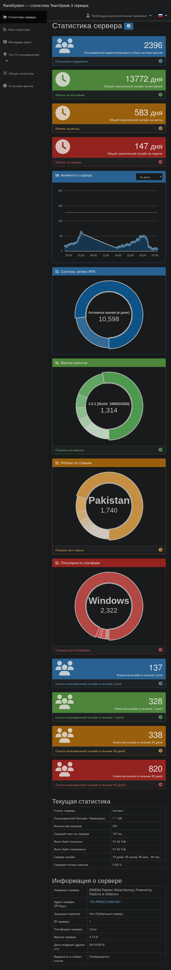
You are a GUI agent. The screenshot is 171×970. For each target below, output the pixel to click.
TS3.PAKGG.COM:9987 (105, 902)
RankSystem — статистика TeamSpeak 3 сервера (45, 5)
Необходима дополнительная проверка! (119, 16)
